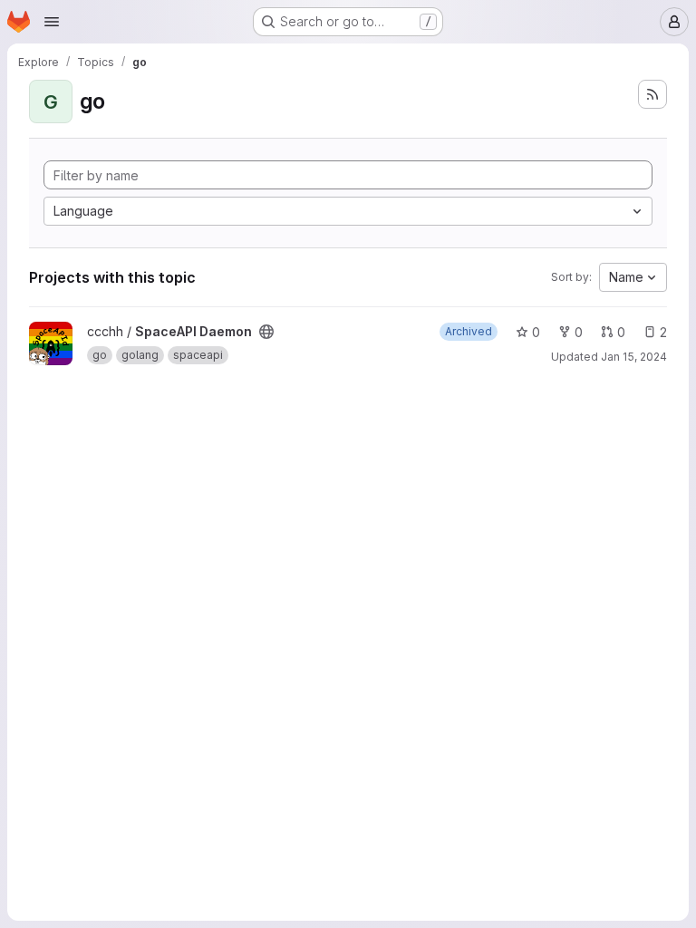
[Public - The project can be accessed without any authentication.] (266, 331)
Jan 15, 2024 (634, 356)
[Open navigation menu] (51, 21)
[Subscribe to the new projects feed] (652, 94)
